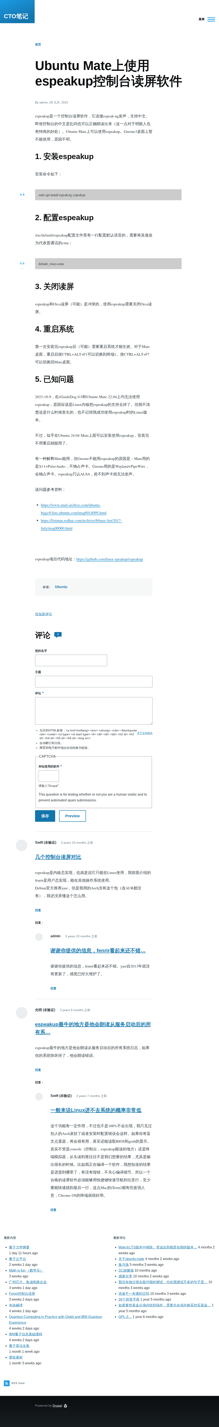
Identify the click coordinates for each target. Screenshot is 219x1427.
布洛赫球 (16, 1305)
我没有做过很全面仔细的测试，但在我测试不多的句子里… (162, 1282)
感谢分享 (125, 1276)
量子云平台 (17, 1259)
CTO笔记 (16, 16)
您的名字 (41, 650)
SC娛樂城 (126, 1270)
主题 (38, 672)
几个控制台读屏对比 (58, 857)
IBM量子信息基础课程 (25, 1334)
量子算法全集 (19, 1346)
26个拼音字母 (128, 1299)
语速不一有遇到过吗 (133, 1293)
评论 (38, 693)
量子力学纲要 (19, 1247)
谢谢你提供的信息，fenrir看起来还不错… (98, 950)
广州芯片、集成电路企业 (28, 1282)
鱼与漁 (123, 1264)
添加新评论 (43, 614)
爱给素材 (16, 1357)
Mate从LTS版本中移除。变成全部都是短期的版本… (157, 1247)
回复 (38, 910)
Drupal (57, 1405)
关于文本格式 (144, 733)
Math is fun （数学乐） (26, 1270)
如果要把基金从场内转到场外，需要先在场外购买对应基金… (164, 1305)
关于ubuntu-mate (131, 1259)
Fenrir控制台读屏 (22, 1293)
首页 (38, 44)
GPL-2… (125, 1317)
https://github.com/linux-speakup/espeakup (109, 558)
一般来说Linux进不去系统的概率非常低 (95, 1110)
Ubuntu (61, 587)
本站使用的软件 (48, 766)
